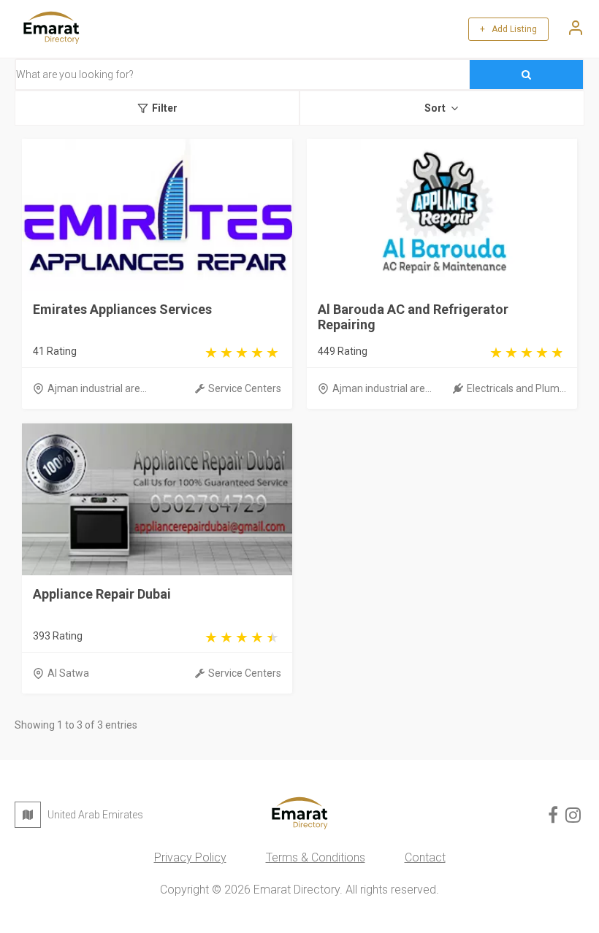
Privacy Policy (190, 857)
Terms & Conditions (315, 857)
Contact (425, 857)
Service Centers (244, 388)
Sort (435, 108)
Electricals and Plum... (516, 388)
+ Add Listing (508, 29)
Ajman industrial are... (97, 388)
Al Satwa (68, 673)
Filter (165, 108)
